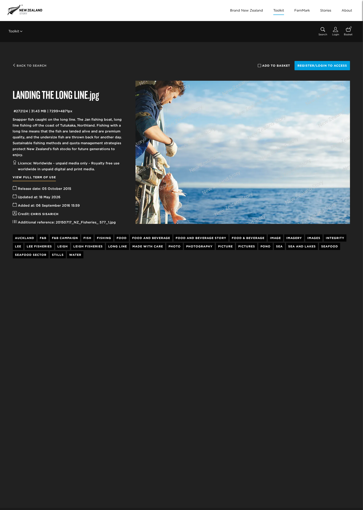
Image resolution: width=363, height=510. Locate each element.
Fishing (104, 238)
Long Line (117, 246)
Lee (18, 246)
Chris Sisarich (45, 214)
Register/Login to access (322, 65)
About (347, 10)
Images (313, 238)
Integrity (335, 238)
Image (275, 238)
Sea (279, 246)
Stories (325, 10)
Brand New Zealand (246, 10)
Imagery (294, 238)
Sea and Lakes (302, 246)
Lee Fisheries (39, 246)
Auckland (24, 238)
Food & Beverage (248, 238)
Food (122, 238)
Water (75, 254)
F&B (43, 238)
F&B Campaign (65, 238)
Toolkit (278, 10)
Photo (174, 246)
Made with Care (147, 246)
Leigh (62, 246)
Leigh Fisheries (88, 246)
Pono (265, 246)
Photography (199, 246)
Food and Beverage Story (201, 238)
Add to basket (276, 65)
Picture (225, 246)
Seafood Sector (30, 254)
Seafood (329, 246)
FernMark (302, 10)
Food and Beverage (151, 238)
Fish (87, 238)
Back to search (31, 65)
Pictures (246, 246)
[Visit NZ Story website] (24, 10)
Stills (58, 254)
